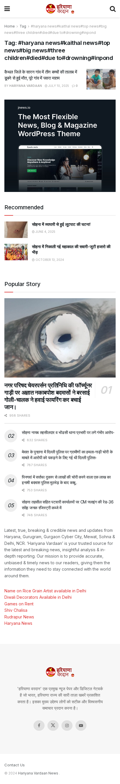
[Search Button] (113, 8)
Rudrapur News (19, 616)
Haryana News (18, 623)
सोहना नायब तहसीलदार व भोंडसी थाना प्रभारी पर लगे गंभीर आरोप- (68, 432)
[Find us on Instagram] (67, 725)
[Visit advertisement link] (60, 146)
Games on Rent (18, 603)
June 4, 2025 (45, 231)
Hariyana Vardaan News (38, 773)
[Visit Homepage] (60, 9)
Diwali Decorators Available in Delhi (38, 597)
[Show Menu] (7, 8)
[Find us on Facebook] (39, 725)
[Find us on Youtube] (81, 725)
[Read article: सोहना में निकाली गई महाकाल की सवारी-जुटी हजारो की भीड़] (16, 252)
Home (9, 26)
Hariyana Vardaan (25, 85)
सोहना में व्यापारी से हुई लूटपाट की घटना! (61, 224)
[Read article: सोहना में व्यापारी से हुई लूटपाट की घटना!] (16, 229)
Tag (23, 26)
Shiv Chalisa (15, 610)
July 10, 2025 (58, 85)
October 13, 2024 (49, 259)
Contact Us (14, 765)
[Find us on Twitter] (53, 725)
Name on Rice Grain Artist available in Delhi (45, 590)
